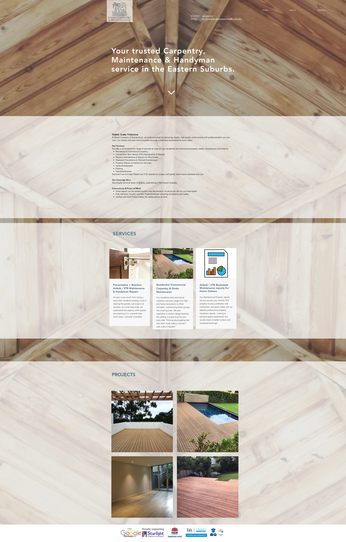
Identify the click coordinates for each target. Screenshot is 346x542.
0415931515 (207, 16)
